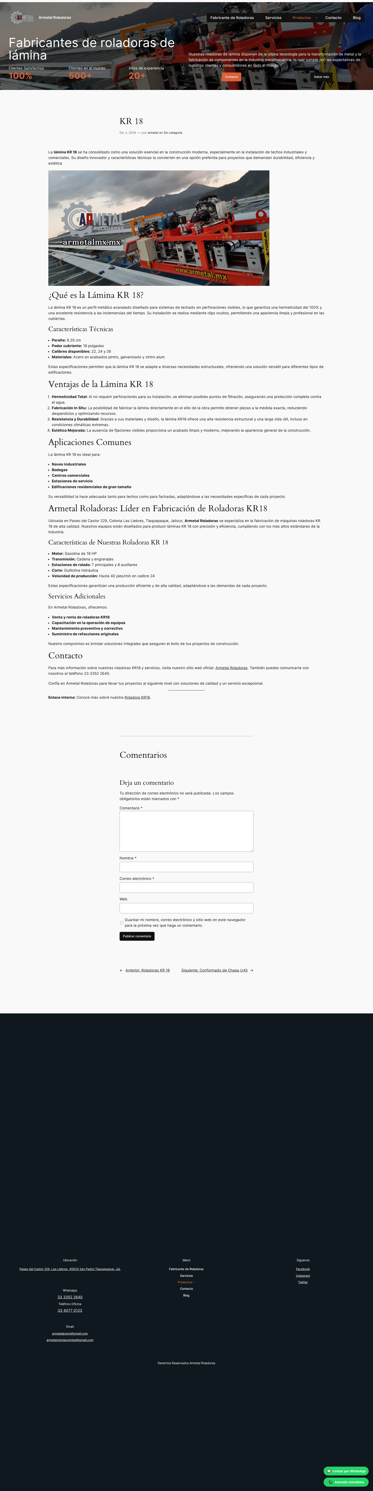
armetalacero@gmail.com (70, 1333)
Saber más (321, 77)
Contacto (231, 77)
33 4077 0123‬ (70, 1310)
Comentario (131, 808)
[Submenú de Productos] (316, 18)
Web (123, 899)
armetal (153, 132)
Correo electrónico (137, 878)
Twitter (303, 1282)
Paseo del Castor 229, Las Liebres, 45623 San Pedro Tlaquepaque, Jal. (70, 1269)
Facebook (303, 1269)
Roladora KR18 (137, 697)
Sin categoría (173, 132)
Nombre (128, 858)
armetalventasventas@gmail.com (70, 1340)
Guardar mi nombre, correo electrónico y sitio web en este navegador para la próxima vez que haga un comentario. (185, 923)
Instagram (303, 1275)
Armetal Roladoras (55, 17)
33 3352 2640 (70, 1297)
